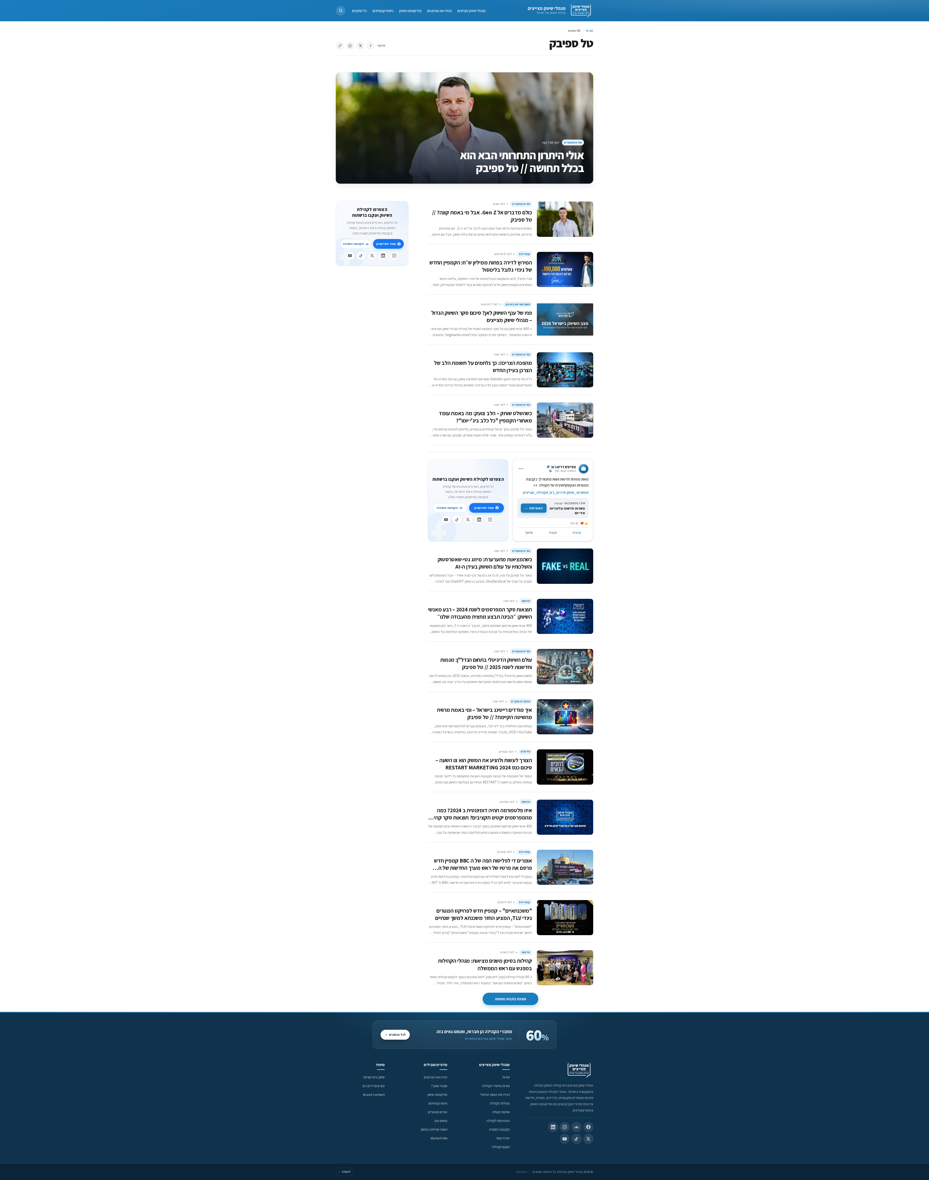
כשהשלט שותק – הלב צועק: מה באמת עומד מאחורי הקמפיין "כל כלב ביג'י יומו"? (485, 416)
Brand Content (374, 1094)
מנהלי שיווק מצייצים (547, 8)
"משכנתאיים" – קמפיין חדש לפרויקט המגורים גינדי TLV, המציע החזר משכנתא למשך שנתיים (483, 914)
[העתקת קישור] (340, 46)
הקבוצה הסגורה (447, 508)
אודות (506, 1077)
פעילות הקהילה (500, 1103)
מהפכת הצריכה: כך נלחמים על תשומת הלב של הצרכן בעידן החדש (483, 366)
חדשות (526, 601)
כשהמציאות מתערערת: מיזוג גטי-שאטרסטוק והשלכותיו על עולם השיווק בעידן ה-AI (485, 563)
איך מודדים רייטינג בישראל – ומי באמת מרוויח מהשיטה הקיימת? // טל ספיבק (484, 713)
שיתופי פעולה (501, 1112)
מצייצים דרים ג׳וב (373, 1085)
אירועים (525, 751)
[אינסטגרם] (490, 519)
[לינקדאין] (479, 519)
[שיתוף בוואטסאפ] (350, 46)
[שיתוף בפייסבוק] (370, 46)
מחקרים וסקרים (520, 701)
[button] (340, 10)
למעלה (345, 1172)
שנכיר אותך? (439, 1085)
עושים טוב (440, 1120)
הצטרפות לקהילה (498, 1120)
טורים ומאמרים (573, 142)
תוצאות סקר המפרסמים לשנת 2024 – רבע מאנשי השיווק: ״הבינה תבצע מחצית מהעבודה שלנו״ (480, 613)
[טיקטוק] (457, 519)
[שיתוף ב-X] (360, 46)
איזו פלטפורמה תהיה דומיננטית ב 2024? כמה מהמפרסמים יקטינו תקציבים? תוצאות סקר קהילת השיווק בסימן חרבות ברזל (480, 817)
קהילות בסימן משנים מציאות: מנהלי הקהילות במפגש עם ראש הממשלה (485, 964)
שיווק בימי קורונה (374, 1077)
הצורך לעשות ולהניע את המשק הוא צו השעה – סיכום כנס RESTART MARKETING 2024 (483, 763)
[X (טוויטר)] (588, 1139)
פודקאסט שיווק (410, 10)
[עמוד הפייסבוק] (588, 1127)
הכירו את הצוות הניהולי (495, 1094)
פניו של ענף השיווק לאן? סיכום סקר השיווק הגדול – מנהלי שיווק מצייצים (481, 316)
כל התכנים (359, 10)
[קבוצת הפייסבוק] (576, 1127)
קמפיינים (524, 254)
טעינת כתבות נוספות (510, 998)
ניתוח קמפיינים (383, 10)
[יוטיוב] (446, 519)
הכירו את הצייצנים (439, 10)
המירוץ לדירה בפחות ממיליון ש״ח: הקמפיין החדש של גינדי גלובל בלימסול (480, 266)
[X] (468, 519)
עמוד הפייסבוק (484, 508)
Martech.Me (439, 1138)
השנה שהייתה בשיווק (517, 304)
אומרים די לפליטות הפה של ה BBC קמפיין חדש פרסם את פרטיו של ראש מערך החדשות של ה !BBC (483, 868)
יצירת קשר (503, 1138)
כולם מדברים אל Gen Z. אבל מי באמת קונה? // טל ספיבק (482, 216)
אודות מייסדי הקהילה (496, 1085)
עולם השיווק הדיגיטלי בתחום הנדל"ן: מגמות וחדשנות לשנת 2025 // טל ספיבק (486, 663)
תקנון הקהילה (501, 1146)
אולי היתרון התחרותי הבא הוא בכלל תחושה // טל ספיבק (522, 161)
